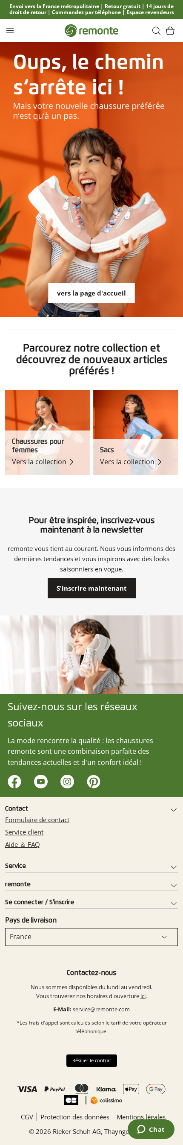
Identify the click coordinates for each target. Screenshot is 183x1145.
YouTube (39, 780)
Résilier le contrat (91, 1060)
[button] (156, 30)
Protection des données (74, 1117)
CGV (27, 1117)
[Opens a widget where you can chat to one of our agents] (150, 1130)
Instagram (65, 780)
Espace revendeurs (150, 12)
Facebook (12, 780)
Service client (24, 832)
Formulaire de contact (37, 819)
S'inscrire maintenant (92, 588)
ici (143, 996)
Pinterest (92, 780)
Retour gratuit (122, 6)
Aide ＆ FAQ (22, 844)
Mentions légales (141, 1117)
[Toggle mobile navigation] (10, 31)
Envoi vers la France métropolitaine (54, 6)
